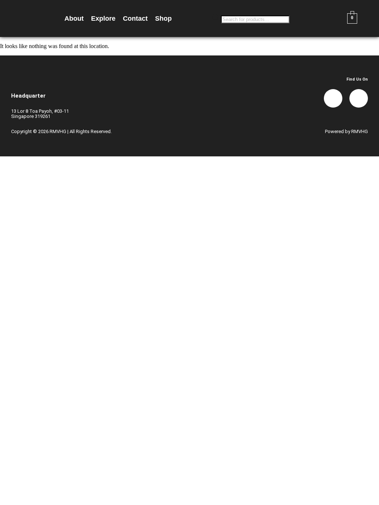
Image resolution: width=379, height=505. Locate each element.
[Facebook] (333, 98)
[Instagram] (358, 98)
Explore (103, 18)
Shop (163, 18)
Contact (135, 18)
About (74, 18)
